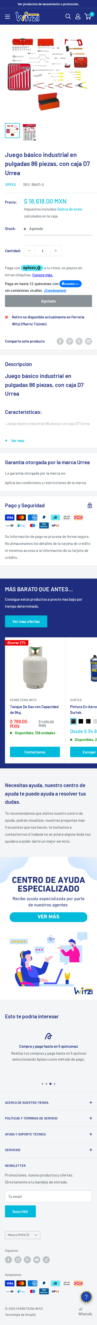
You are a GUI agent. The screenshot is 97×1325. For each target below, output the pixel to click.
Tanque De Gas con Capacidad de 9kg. (34, 709)
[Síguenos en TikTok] (46, 1259)
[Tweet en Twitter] (79, 341)
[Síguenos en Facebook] (8, 1259)
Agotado (48, 300)
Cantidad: (13, 250)
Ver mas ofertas (26, 621)
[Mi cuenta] (77, 16)
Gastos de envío (69, 209)
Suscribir (20, 1211)
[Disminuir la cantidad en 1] (29, 250)
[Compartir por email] (88, 341)
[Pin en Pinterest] (69, 341)
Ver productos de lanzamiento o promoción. (48, 4)
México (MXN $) (18, 1235)
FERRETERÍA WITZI (23, 700)
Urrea (10, 184)
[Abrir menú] (7, 17)
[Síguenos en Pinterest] (27, 1259)
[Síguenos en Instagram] (17, 1259)
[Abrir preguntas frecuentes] (86, 1297)
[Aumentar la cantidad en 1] (55, 250)
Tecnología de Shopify (20, 1315)
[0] (88, 16)
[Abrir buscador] (68, 16)
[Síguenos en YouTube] (36, 1259)
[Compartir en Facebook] (60, 341)
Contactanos (34, 752)
